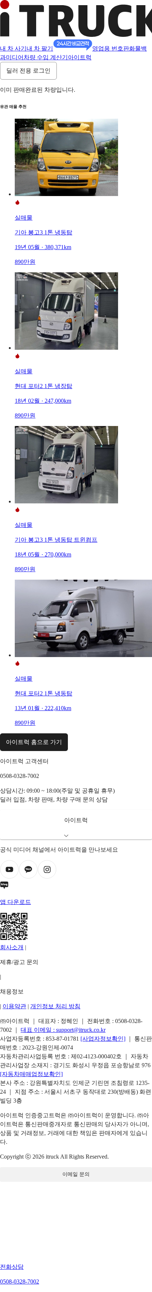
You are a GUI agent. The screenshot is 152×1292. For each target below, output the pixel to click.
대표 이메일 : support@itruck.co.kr (63, 1030)
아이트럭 (79, 57)
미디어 (15, 57)
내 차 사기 (13, 48)
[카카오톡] (28, 877)
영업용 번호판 (110, 48)
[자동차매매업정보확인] (31, 1074)
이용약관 (14, 1006)
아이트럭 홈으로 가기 (34, 742)
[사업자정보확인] (102, 1039)
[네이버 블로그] (76, 886)
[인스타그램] (47, 877)
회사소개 (12, 947)
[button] (76, 824)
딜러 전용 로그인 (28, 70)
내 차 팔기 (40, 48)
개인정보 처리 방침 (55, 1006)
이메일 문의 (76, 1174)
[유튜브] (9, 877)
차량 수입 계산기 (46, 57)
